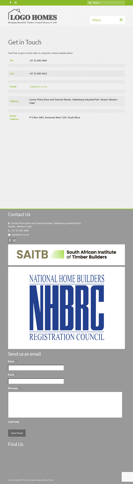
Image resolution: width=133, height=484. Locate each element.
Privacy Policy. (48, 480)
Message (14, 388)
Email (12, 374)
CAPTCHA (13, 422)
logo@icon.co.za (38, 86)
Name (12, 361)
